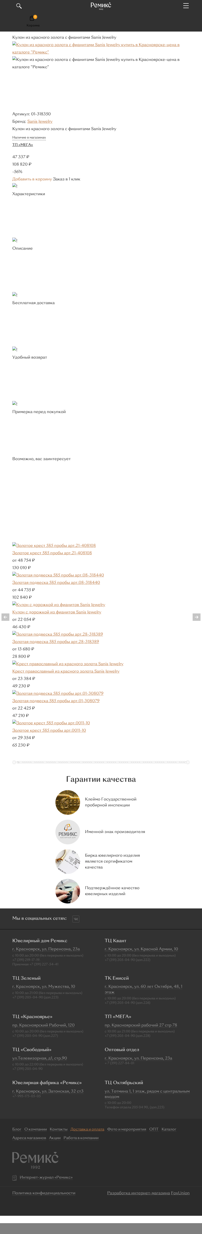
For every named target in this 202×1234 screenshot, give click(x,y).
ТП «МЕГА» (22, 145)
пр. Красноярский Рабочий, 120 (43, 1025)
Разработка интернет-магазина (138, 1193)
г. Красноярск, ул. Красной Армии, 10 (141, 949)
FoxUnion (180, 1193)
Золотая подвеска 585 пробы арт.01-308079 (56, 701)
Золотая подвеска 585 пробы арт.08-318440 (56, 583)
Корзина (33, 25)
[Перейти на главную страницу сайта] (101, 6)
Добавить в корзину (32, 179)
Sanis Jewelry (39, 122)
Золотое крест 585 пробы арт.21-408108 (52, 553)
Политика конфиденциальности (43, 1193)
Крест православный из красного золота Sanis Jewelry (65, 672)
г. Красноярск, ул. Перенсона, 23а (46, 949)
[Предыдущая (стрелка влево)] (8, 617)
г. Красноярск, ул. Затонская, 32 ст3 (48, 1092)
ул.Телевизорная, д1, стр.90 (39, 1058)
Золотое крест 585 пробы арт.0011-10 (49, 731)
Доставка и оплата (87, 1129)
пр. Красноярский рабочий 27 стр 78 (141, 1025)
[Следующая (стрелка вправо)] (193, 617)
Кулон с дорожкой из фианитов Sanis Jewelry (56, 612)
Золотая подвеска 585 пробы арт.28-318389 (55, 642)
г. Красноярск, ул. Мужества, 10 (43, 987)
